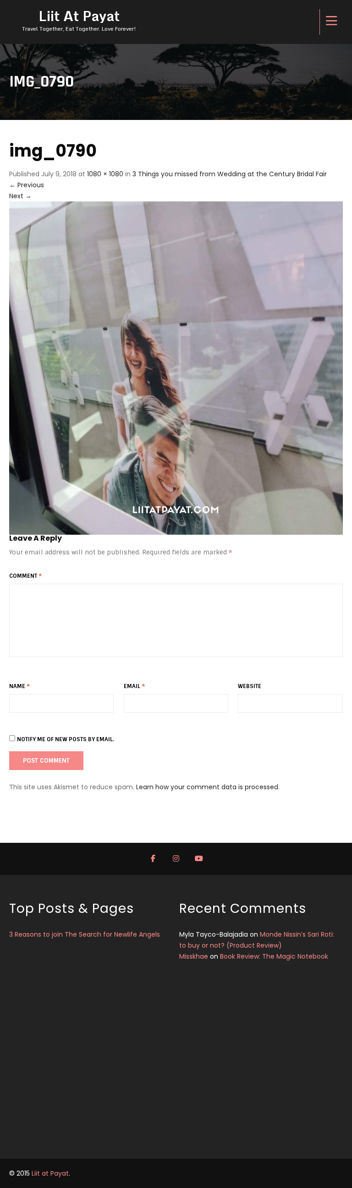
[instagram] (176, 859)
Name (19, 686)
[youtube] (199, 859)
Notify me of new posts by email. (65, 739)
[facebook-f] (153, 859)
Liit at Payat (50, 1173)
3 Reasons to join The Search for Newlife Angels (84, 934)
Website (249, 686)
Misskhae (193, 956)
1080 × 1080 (105, 174)
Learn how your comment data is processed (207, 787)
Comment (25, 576)
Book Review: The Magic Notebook (274, 956)
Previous (26, 185)
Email (134, 686)
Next (20, 196)
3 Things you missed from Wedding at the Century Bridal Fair (229, 174)
